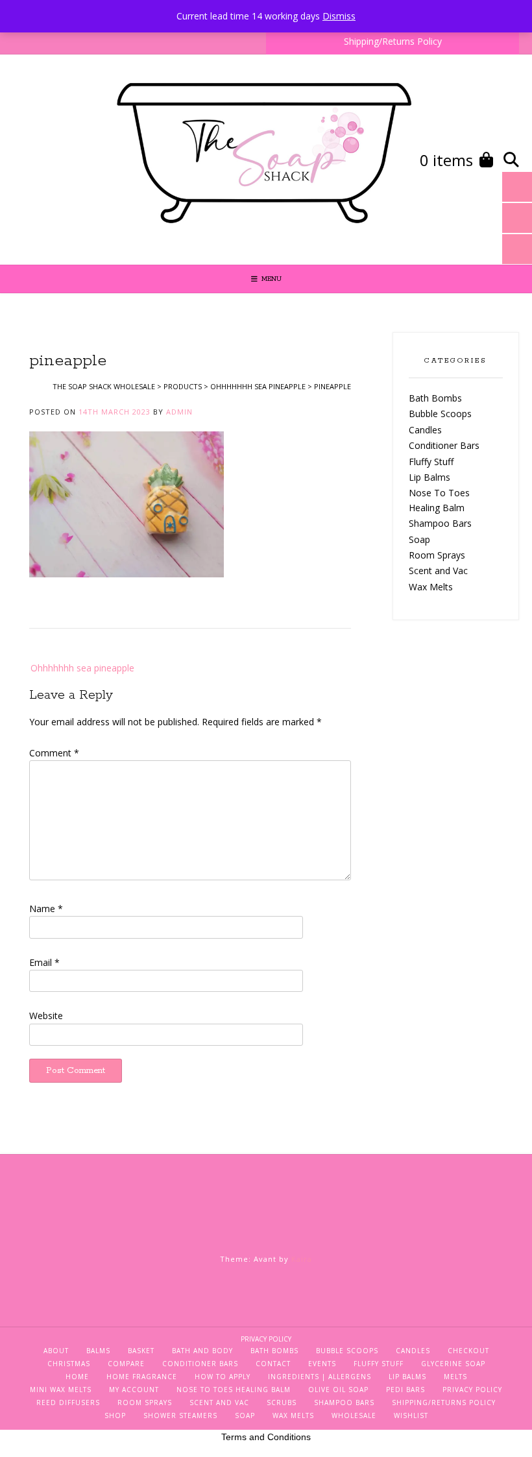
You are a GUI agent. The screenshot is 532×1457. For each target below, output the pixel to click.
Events (322, 1363)
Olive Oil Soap (338, 1389)
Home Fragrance (141, 1376)
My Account (134, 1389)
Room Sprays (437, 555)
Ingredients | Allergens (319, 1376)
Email (44, 962)
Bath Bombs (435, 398)
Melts (455, 1376)
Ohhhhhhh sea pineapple (82, 668)
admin (179, 411)
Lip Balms (429, 477)
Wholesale (354, 1415)
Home (77, 1376)
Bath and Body (202, 1350)
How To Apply (222, 1376)
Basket (141, 1350)
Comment (54, 753)
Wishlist (411, 1415)
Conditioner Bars (444, 445)
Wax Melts (431, 587)
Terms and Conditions (266, 1437)
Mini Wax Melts (60, 1389)
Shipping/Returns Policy (393, 41)
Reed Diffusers (68, 1402)
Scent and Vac (438, 570)
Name (46, 908)
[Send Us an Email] (65, 160)
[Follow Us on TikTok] (21, 160)
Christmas (68, 1363)
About (56, 1350)
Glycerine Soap (453, 1363)
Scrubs (281, 1402)
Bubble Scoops (440, 413)
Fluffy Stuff (431, 461)
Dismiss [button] (339, 16)
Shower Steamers (180, 1415)
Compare (126, 1363)
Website (46, 1015)
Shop (115, 1415)
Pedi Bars (405, 1389)
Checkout (468, 1350)
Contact (273, 1363)
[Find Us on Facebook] (43, 160)
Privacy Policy (266, 1338)
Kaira (301, 1259)
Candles (425, 430)
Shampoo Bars (440, 523)
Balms (98, 1350)
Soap (419, 539)
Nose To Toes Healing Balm (233, 1389)
